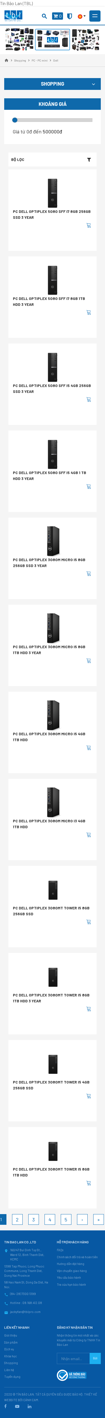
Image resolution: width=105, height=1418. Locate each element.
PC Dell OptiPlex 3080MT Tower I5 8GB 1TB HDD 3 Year (51, 998)
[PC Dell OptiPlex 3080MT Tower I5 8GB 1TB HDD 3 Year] (53, 977)
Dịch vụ (9, 1349)
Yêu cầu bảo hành (69, 1277)
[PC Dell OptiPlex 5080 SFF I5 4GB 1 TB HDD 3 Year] (53, 454)
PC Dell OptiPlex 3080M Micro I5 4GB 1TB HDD (49, 736)
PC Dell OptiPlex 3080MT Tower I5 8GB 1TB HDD (51, 1172)
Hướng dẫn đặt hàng (70, 1263)
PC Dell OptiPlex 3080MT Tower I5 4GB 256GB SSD (51, 1085)
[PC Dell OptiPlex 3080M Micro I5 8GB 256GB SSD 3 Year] (53, 542)
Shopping (11, 1363)
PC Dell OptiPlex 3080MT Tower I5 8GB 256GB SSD (51, 910)
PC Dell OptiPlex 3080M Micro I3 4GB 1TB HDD (49, 823)
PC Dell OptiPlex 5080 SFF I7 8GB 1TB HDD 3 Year (49, 301)
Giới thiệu (10, 1335)
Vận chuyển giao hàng (72, 1271)
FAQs (60, 1250)
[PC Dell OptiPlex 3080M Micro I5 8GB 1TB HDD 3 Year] (53, 629)
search (44, 16)
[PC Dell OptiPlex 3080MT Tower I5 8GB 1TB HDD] (53, 1151)
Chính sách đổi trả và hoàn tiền (77, 1257)
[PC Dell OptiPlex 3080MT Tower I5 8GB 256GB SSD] (53, 889)
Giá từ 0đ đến (27, 131)
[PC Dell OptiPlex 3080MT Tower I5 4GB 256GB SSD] (53, 1064)
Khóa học (10, 1356)
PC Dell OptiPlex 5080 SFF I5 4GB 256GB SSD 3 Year (52, 388)
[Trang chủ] (6, 60)
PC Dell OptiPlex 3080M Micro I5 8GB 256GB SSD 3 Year (49, 562)
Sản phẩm (11, 1342)
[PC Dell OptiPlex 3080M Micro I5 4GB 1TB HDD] (53, 716)
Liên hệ (9, 1370)
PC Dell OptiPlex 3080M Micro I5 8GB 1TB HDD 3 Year (49, 649)
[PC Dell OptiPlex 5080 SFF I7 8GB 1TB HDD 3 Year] (53, 280)
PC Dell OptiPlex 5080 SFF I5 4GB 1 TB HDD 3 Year (49, 475)
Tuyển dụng (12, 1376)
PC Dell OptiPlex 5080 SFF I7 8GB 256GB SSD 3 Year (52, 214)
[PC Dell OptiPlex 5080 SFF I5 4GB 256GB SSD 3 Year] (53, 367)
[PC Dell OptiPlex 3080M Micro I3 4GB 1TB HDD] (53, 803)
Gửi (95, 1358)
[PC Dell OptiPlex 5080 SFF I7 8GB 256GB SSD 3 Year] (53, 193)
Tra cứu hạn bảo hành (71, 1284)
